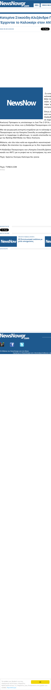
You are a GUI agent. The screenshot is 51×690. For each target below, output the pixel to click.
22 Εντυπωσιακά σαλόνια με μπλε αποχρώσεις (30, 240)
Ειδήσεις (4, 351)
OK (40, 682)
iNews (27, 351)
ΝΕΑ (36, 5)
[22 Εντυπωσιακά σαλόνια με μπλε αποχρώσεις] (8, 246)
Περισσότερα (11, 687)
